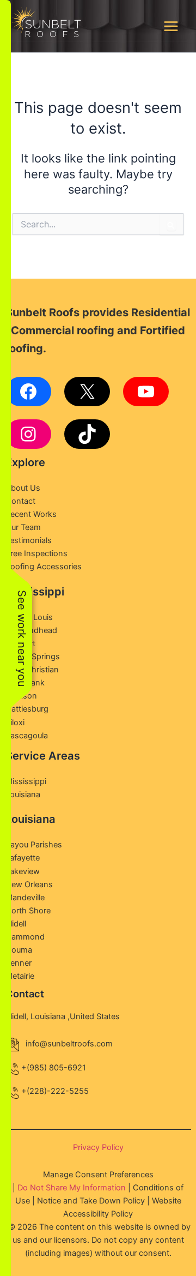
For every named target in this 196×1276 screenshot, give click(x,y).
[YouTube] (146, 391)
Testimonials (28, 540)
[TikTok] (87, 434)
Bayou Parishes (33, 845)
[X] (87, 391)
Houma (18, 950)
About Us (22, 488)
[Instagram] (28, 434)
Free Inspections (36, 553)
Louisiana (22, 794)
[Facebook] (28, 391)
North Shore (28, 911)
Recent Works (31, 514)
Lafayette (22, 858)
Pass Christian (32, 670)
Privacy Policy (98, 1147)
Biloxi (14, 722)
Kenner (18, 963)
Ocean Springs (32, 656)
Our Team (23, 527)
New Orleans (29, 884)
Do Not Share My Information (71, 1188)
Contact (20, 501)
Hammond (25, 937)
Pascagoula (26, 736)
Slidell (15, 924)
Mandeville (25, 897)
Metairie (19, 976)
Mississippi (25, 781)
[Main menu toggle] (171, 26)
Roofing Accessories (43, 566)
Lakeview (22, 871)
